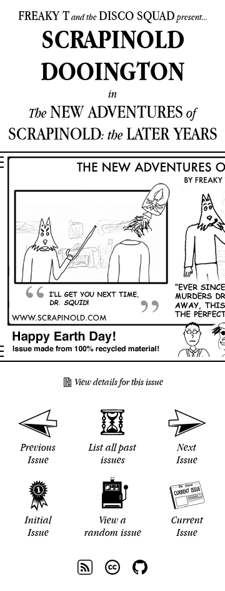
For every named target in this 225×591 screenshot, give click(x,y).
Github (140, 567)
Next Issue (187, 453)
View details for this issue (119, 382)
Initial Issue (38, 525)
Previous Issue (38, 453)
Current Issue (187, 525)
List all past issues (112, 453)
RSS (85, 567)
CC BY (112, 567)
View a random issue (112, 525)
